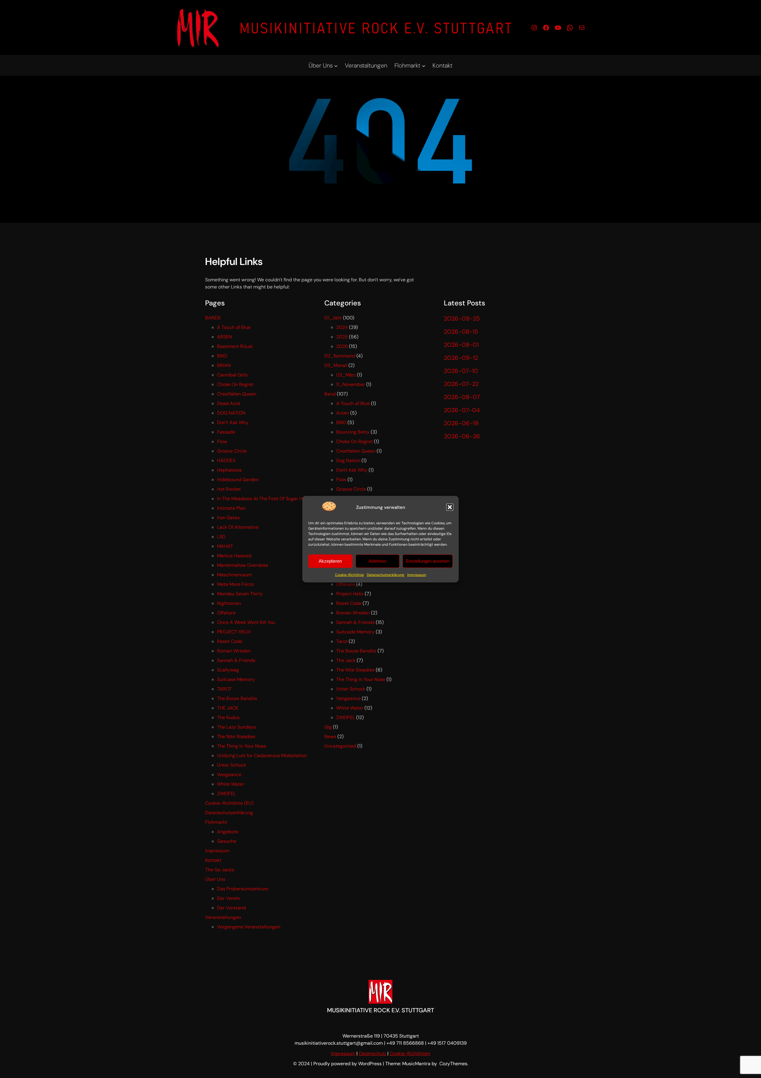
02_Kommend (339, 356)
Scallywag (228, 670)
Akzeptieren (330, 561)
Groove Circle (232, 451)
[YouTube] (558, 27)
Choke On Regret (235, 384)
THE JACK (227, 708)
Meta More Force (235, 584)
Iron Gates (228, 517)
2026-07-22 (461, 384)
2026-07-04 (462, 410)
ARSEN (224, 337)
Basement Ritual (235, 346)
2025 (342, 337)
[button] (450, 507)
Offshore (226, 613)
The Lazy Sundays (236, 727)
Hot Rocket (229, 489)
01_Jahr (333, 318)
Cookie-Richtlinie (349, 574)
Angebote (227, 831)
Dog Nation (348, 460)
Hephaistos (229, 470)
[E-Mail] (581, 27)
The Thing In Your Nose (241, 746)
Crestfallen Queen (236, 394)
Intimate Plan (231, 508)
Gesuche (226, 841)
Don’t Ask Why (233, 422)
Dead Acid (228, 403)
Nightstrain (229, 603)
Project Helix (350, 594)
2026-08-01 (461, 345)
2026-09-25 (462, 318)
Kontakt (213, 860)
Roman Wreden (234, 651)
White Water (230, 784)
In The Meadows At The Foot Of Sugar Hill (261, 498)
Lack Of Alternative (238, 527)
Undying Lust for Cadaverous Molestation (262, 755)
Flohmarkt (216, 822)
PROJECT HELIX (234, 632)
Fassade (226, 432)
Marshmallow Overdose (242, 565)
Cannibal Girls (232, 375)
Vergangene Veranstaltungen (248, 927)
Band (330, 394)
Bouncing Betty (353, 432)
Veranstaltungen (223, 917)
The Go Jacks (219, 870)
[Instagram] (534, 27)
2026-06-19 (461, 423)
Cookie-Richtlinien (410, 1053)
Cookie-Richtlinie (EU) (229, 803)
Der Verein (228, 898)
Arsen (342, 413)
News (330, 736)
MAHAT (225, 546)
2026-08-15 (461, 332)
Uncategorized (340, 746)
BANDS (213, 318)
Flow (222, 441)
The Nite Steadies (236, 736)
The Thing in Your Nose (360, 679)
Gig (328, 727)
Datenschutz (372, 1053)
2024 (342, 327)
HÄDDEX (226, 460)
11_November (350, 384)
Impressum (416, 574)
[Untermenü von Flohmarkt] (423, 65)
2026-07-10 (461, 371)
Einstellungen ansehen (427, 561)
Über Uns (215, 879)
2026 (342, 346)
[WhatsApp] (569, 27)
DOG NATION (231, 413)
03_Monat (335, 365)
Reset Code (229, 641)
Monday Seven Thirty (240, 594)
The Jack (346, 660)
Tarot (342, 641)
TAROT (224, 689)
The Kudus (228, 717)
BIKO (222, 356)
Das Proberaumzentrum (242, 889)
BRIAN (224, 365)
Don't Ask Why (351, 470)
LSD (221, 536)
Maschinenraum (234, 575)
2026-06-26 (462, 436)
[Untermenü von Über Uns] (336, 65)
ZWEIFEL (226, 793)
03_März (346, 375)
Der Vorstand (231, 908)
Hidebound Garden (238, 479)
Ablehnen (377, 561)
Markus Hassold (234, 556)
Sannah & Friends (236, 660)
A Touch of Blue (234, 327)
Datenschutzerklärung (385, 574)
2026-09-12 (461, 358)
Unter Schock (231, 765)
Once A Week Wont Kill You (246, 622)
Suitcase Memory (236, 679)
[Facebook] (546, 27)
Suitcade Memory (355, 632)
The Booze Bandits (237, 698)
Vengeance (229, 774)
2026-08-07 (462, 397)
